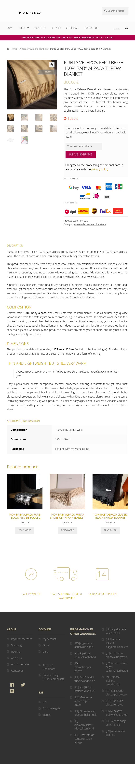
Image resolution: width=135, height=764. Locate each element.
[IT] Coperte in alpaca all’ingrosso (116, 655)
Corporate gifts (51, 708)
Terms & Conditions (49, 667)
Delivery (56, 27)
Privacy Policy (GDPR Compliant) (53, 677)
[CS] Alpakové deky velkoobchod (85, 655)
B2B (45, 702)
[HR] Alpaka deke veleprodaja (116, 631)
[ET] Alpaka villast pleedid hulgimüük (85, 713)
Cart (45, 651)
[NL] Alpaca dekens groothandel (113, 680)
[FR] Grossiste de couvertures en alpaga (84, 738)
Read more (24, 530)
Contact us (91, 27)
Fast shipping (70, 202)
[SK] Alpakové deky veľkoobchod (116, 713)
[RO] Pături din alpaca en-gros (114, 702)
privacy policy (99, 169)
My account (49, 639)
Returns (15, 651)
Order (46, 645)
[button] (51, 64)
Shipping (16, 645)
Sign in (47, 715)
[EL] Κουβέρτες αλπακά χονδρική (84, 689)
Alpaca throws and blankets (34, 48)
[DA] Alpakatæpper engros (82, 666)
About (37, 27)
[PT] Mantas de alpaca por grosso (116, 692)
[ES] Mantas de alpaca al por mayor (83, 700)
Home (10, 27)
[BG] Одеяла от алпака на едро (83, 645)
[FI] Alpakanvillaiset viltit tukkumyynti (84, 724)
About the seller (20, 664)
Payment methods (21, 639)
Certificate (72, 27)
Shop (22, 27)
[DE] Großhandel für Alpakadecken (84, 679)
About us (16, 658)
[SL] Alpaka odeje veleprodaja (116, 723)
